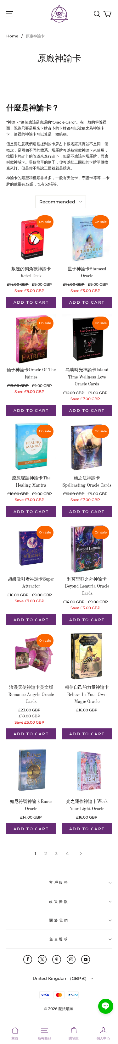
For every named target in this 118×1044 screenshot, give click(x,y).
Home (12, 36)
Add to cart (31, 302)
